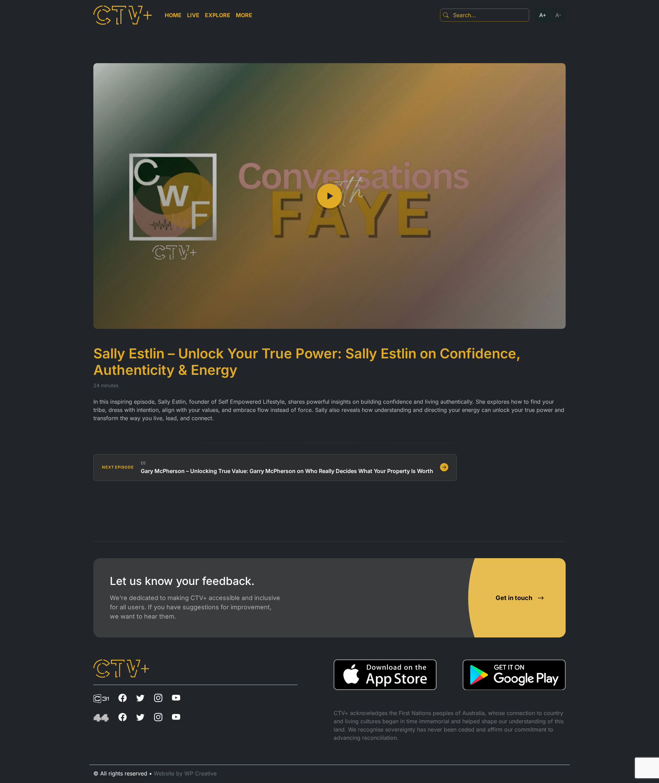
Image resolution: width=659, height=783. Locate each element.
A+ (542, 15)
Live (193, 15)
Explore (217, 15)
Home (173, 15)
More (244, 15)
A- (558, 15)
